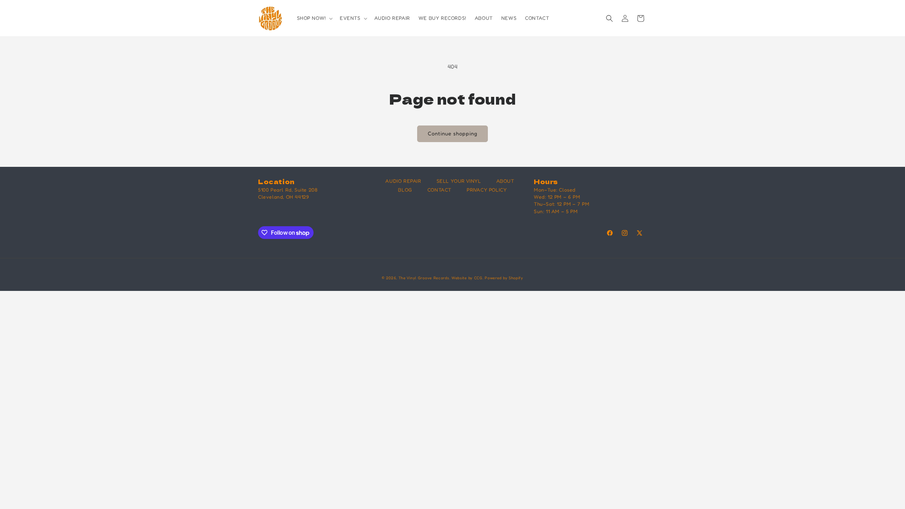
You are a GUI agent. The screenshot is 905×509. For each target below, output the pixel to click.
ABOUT (505, 181)
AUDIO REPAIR (403, 181)
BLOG (405, 190)
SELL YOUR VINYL (459, 181)
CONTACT (439, 190)
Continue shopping (452, 133)
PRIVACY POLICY (487, 190)
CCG (478, 277)
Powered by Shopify (504, 277)
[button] (314, 18)
